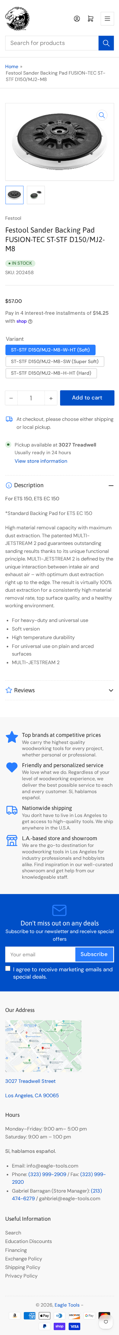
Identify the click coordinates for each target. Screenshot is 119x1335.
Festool (13, 218)
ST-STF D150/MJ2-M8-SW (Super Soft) (55, 361)
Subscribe (94, 954)
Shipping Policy (22, 1267)
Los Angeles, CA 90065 (32, 1095)
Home (11, 66)
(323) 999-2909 (47, 1174)
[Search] (106, 43)
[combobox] (59, 43)
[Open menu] (107, 18)
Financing (16, 1250)
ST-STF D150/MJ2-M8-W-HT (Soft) (50, 350)
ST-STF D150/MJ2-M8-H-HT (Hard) (51, 373)
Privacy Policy (21, 1276)
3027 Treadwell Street (30, 1081)
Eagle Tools (67, 1305)
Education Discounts (28, 1241)
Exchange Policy (23, 1259)
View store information (41, 461)
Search (13, 1233)
